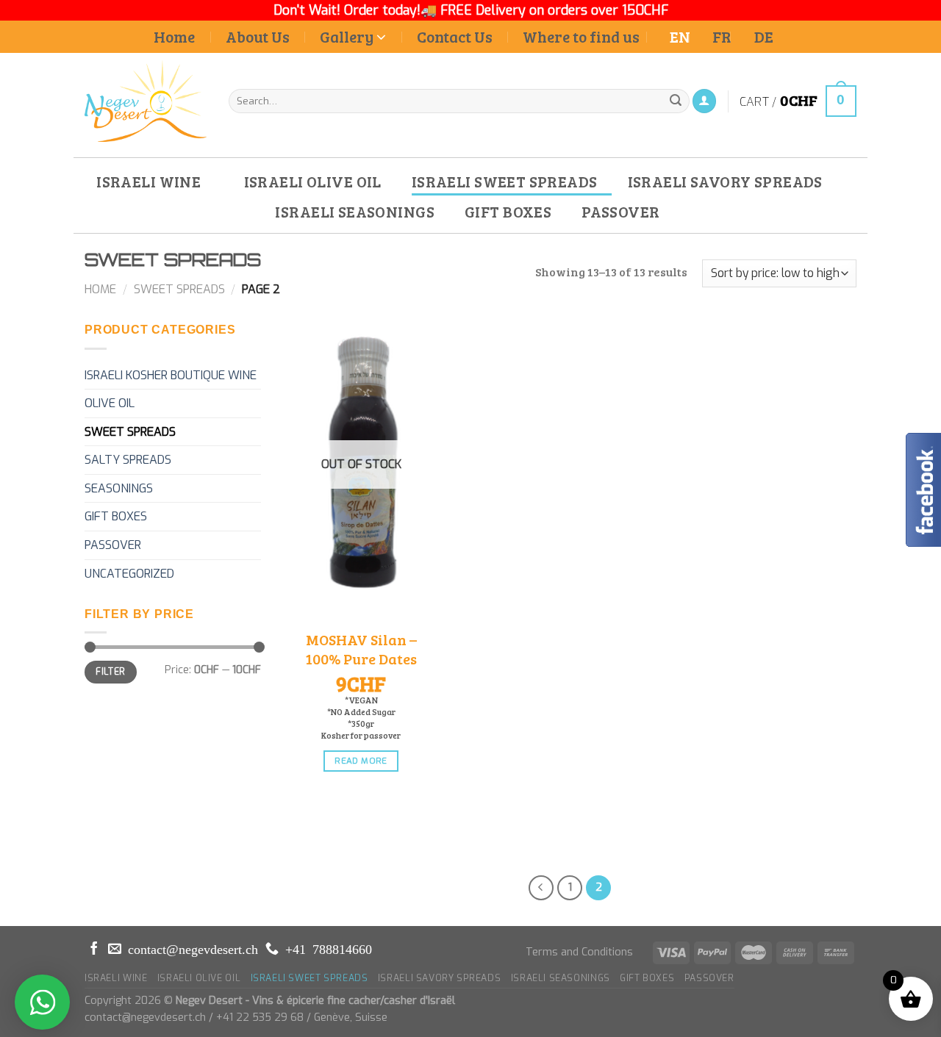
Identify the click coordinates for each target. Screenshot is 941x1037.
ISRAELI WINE (148, 181)
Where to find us (581, 36)
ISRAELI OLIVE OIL (313, 181)
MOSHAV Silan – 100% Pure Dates (361, 649)
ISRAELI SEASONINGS (354, 211)
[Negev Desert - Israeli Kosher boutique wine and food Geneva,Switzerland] (146, 100)
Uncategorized (129, 573)
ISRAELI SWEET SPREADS (505, 181)
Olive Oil (110, 403)
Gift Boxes (116, 516)
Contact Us (455, 36)
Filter (110, 672)
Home (174, 36)
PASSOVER (620, 211)
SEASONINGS (119, 488)
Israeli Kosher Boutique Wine (171, 375)
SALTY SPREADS (128, 459)
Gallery (346, 36)
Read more (360, 761)
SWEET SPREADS (179, 289)
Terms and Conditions (579, 952)
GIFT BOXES (508, 211)
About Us (258, 36)
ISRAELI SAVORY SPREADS (725, 181)
